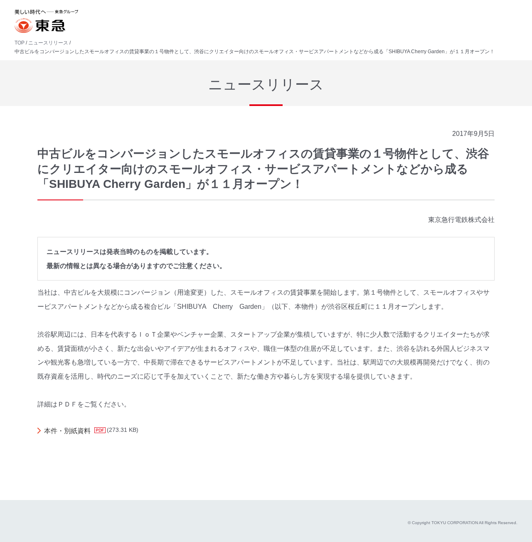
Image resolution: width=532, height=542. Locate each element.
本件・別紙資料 (67, 430)
